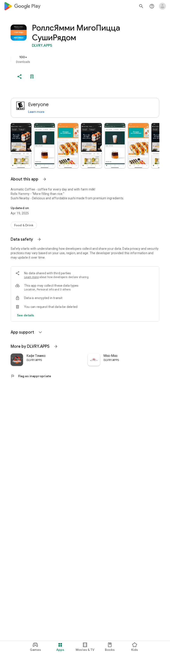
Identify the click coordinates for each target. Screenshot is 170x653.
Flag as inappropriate (31, 376)
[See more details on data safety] (25, 315)
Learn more (36, 112)
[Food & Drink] (24, 225)
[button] (21, 145)
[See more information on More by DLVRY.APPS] (55, 346)
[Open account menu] (162, 6)
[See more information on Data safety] (39, 239)
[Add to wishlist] (32, 76)
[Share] (19, 76)
